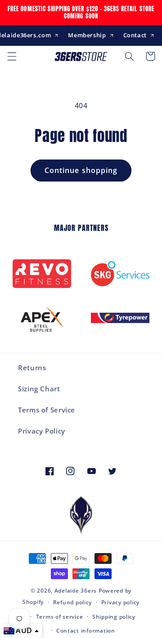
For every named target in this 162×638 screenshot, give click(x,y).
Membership (87, 35)
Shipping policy (113, 616)
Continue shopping (81, 170)
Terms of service (59, 616)
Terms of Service (46, 409)
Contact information (85, 630)
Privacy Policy (41, 430)
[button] (11, 56)
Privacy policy (120, 602)
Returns (32, 367)
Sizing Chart (39, 388)
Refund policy (72, 602)
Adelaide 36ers (75, 590)
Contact (135, 35)
